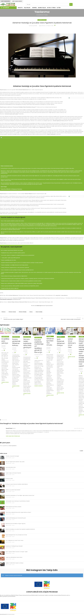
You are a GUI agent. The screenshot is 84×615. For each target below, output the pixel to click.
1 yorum (12, 457)
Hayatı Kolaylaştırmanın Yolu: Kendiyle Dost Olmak (16, 534)
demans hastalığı (39, 311)
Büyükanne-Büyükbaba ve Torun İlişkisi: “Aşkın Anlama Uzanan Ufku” (20, 495)
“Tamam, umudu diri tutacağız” (12, 456)
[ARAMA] (71, 4)
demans (31, 311)
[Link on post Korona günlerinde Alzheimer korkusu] (16, 331)
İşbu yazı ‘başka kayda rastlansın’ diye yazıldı (15, 461)
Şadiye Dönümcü (42, 25)
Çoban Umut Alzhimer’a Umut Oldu (72, 343)
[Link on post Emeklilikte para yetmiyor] (5, 330)
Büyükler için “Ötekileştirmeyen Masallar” (14, 546)
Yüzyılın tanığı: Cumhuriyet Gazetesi (13, 473)
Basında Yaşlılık (5, 336)
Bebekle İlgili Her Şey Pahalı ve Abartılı (13, 506)
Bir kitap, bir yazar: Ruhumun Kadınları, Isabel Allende (17, 484)
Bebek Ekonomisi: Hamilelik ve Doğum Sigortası (15, 523)
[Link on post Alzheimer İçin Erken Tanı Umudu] (50, 330)
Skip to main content (17, 1)
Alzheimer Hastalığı (44, 14)
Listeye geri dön (42, 318)
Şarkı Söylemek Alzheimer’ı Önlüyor (61, 342)
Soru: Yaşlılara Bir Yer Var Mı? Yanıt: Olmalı (14, 540)
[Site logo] (7, 4)
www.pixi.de (58, 295)
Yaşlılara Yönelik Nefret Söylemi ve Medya (14, 563)
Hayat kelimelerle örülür (11, 467)
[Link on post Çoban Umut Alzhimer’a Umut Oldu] (71, 330)
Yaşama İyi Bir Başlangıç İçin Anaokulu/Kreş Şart (16, 518)
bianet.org (39, 305)
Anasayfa (38, 14)
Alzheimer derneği (12, 311)
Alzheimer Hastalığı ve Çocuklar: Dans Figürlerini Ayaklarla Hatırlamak (20, 529)
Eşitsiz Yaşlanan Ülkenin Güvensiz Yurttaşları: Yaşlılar (17, 551)
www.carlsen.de (64, 295)
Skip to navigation (5, 1)
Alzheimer (3, 311)
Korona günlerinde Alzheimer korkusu (16, 342)
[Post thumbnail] (2, 457)
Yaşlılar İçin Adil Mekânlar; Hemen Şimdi (14, 557)
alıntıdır (4, 348)
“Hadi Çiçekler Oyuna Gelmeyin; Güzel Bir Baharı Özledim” (18, 501)
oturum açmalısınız (12, 445)
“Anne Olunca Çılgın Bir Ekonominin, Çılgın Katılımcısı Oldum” (18, 512)
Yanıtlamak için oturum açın (13, 436)
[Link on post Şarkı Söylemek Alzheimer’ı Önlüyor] (60, 331)
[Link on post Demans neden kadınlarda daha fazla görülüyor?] (27, 331)
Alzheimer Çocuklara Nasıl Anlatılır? (13, 489)
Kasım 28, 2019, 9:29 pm (79, 428)
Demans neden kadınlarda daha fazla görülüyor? (27, 343)
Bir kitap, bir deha (9, 478)
